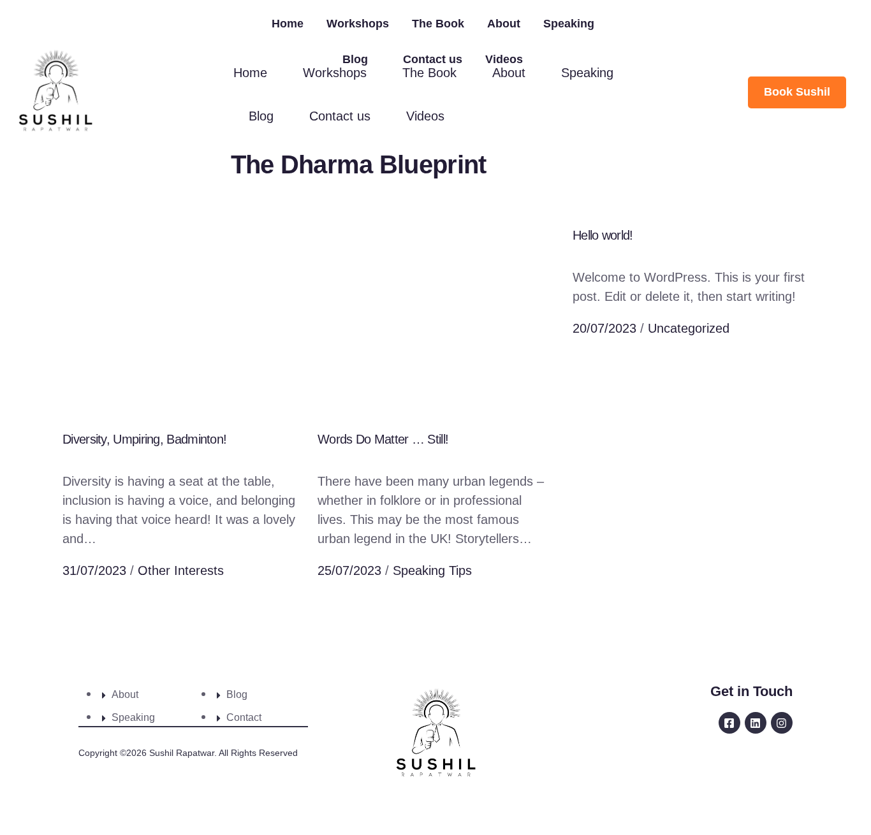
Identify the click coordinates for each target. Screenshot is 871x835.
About (503, 23)
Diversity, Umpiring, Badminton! (144, 439)
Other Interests (181, 570)
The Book (438, 23)
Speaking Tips (432, 570)
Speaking (568, 23)
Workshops (357, 23)
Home (288, 23)
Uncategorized (688, 328)
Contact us (432, 59)
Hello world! (603, 235)
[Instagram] (782, 723)
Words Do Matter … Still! (383, 439)
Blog (355, 59)
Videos (504, 59)
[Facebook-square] (729, 723)
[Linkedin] (755, 723)
